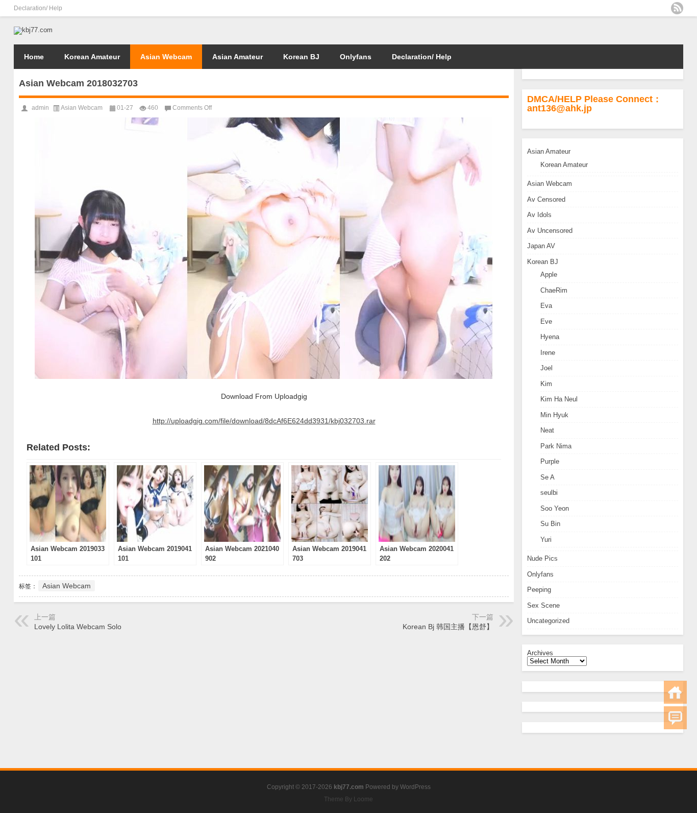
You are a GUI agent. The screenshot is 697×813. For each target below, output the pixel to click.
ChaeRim (553, 290)
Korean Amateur (92, 57)
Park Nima (555, 446)
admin (40, 107)
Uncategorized (548, 621)
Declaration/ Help (38, 8)
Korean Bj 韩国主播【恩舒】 (448, 627)
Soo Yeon (554, 508)
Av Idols (539, 215)
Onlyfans (355, 57)
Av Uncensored (549, 230)
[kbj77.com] (33, 30)
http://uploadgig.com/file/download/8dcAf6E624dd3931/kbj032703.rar (264, 421)
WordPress (415, 787)
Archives (540, 653)
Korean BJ (301, 57)
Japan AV (541, 246)
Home (34, 57)
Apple (548, 274)
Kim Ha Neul (559, 399)
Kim (546, 384)
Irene (547, 352)
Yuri (546, 539)
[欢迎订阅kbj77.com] (677, 8)
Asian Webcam (166, 57)
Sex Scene (543, 605)
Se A (547, 477)
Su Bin (550, 524)
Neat (547, 430)
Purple (549, 461)
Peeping (539, 589)
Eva (546, 305)
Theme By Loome (348, 799)
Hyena (549, 337)
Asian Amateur (237, 57)
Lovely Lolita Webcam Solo (77, 627)
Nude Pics (542, 558)
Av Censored (546, 199)
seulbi (549, 492)
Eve (546, 321)
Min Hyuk (554, 415)
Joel (546, 368)
